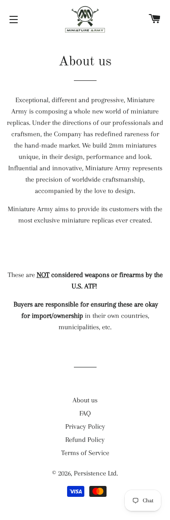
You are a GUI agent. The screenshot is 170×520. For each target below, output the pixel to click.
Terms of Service (85, 453)
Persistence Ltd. (96, 473)
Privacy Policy (85, 426)
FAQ (85, 413)
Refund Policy (85, 440)
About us (85, 400)
